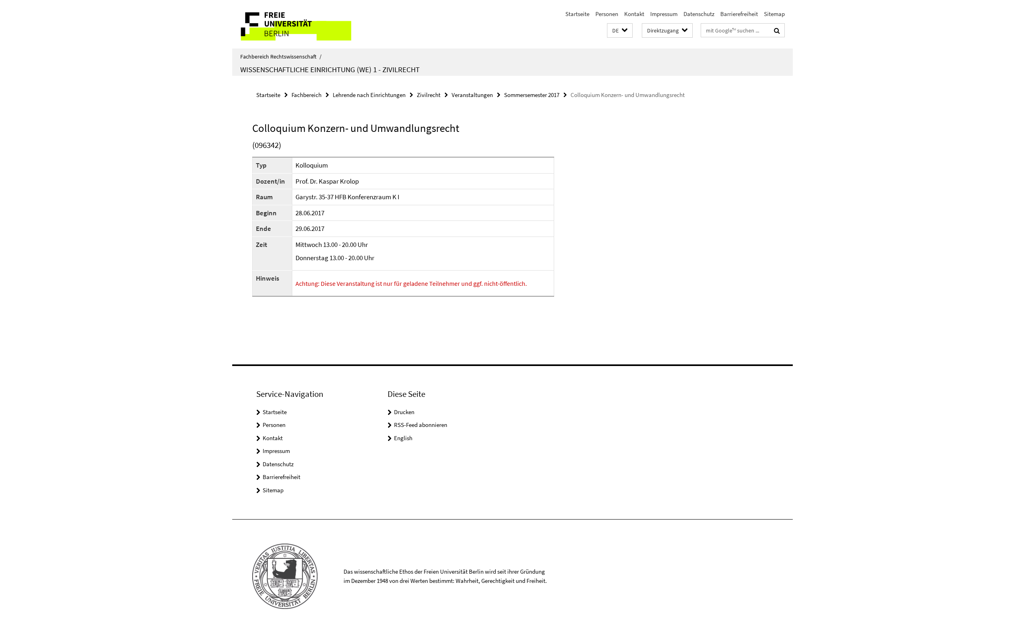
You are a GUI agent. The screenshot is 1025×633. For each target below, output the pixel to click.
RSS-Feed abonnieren (420, 425)
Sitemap (774, 14)
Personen (606, 14)
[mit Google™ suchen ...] (777, 30)
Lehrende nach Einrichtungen (369, 95)
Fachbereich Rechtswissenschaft (281, 56)
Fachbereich (306, 95)
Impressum (663, 14)
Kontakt (634, 14)
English (403, 438)
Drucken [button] (404, 412)
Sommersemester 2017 (531, 95)
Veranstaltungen (472, 95)
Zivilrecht (428, 95)
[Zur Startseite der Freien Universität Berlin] (299, 24)
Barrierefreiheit (739, 14)
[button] (620, 30)
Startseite (577, 14)
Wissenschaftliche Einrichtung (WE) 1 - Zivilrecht (330, 69)
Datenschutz (698, 14)
